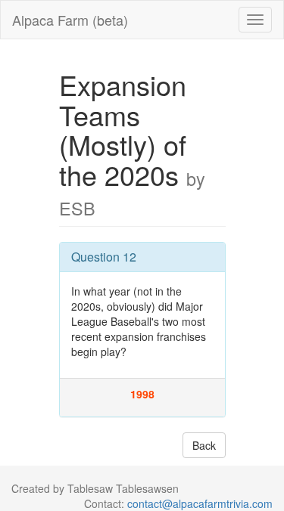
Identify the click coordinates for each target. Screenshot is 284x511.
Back (204, 445)
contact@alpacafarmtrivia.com (200, 503)
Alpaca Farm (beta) (70, 19)
